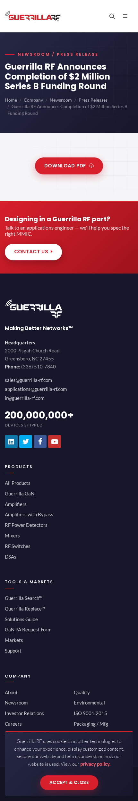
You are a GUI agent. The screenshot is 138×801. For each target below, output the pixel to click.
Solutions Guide (21, 619)
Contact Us (31, 251)
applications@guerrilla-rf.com (36, 389)
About (11, 692)
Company (33, 100)
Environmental (89, 702)
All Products (17, 483)
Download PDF (65, 165)
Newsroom (61, 100)
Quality (82, 692)
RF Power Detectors (26, 525)
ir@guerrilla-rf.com (24, 398)
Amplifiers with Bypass (29, 514)
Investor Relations (24, 713)
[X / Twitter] (25, 441)
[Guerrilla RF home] (69, 309)
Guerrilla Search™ (23, 598)
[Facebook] (40, 441)
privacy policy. (95, 764)
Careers (13, 724)
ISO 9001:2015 (90, 713)
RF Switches (17, 546)
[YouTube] (54, 441)
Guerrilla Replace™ (25, 608)
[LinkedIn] (11, 441)
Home (11, 100)
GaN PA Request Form (28, 629)
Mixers (12, 535)
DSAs (10, 557)
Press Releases (93, 100)
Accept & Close (69, 783)
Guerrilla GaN (19, 493)
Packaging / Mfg (91, 724)
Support (13, 650)
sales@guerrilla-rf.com (28, 380)
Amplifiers (16, 504)
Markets (14, 640)
